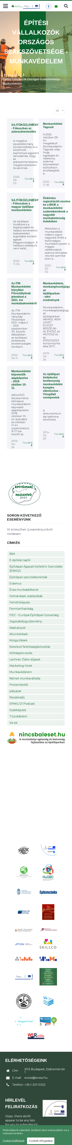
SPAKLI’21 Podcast (22, 703)
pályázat (15, 691)
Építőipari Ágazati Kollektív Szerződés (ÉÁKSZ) (35, 568)
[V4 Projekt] (48, 1001)
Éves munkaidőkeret (24, 589)
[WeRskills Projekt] (36, 1036)
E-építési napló (19, 560)
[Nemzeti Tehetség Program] (48, 930)
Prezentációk (18, 684)
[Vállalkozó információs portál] (48, 1021)
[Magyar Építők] (24, 912)
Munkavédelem (20, 672)
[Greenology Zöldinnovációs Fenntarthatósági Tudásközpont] (24, 872)
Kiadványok (17, 627)
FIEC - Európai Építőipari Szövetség (34, 615)
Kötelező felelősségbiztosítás (29, 646)
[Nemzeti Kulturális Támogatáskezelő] (24, 930)
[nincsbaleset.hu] (36, 737)
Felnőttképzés (19, 602)
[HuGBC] (48, 872)
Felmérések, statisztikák (26, 596)
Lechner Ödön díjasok (24, 659)
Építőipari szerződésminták (28, 577)
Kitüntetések (18, 634)
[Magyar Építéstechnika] (48, 892)
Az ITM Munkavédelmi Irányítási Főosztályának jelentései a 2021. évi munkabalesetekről (24, 293)
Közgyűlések (18, 640)
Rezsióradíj (16, 697)
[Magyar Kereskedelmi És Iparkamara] (24, 892)
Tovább (30, 178)
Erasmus (15, 583)
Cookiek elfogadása (41, 1140)
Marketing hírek (20, 665)
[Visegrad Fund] (24, 1021)
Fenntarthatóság (21, 608)
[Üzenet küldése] (56, 6)
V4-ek (13, 722)
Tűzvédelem (18, 716)
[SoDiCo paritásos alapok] (24, 959)
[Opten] (24, 944)
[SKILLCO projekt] (48, 944)
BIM (12, 554)
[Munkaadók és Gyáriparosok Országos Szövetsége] (48, 912)
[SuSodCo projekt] (48, 958)
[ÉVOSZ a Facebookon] (48, 6)
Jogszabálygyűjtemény (25, 621)
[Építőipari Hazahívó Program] (24, 493)
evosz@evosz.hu (36, 1077)
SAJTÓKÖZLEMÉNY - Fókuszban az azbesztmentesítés (25, 128)
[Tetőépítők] (24, 1001)
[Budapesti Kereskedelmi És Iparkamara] (24, 850)
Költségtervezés (20, 653)
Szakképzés (17, 710)
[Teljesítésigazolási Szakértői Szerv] (48, 976)
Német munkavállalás (24, 678)
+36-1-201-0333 (34, 1084)
